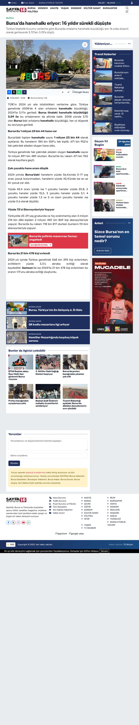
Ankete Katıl (102, 250)
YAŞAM (65, 8)
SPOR (86, 519)
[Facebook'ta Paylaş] (9, 92)
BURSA (32, 8)
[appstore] (61, 533)
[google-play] (76, 533)
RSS (12, 544)
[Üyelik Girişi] (131, 3)
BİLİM (112, 498)
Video (14, 3)
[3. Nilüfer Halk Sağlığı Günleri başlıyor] (48, 362)
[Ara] (127, 8)
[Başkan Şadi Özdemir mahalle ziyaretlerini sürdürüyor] (48, 391)
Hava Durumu (59, 498)
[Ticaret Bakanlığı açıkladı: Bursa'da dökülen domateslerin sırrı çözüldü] (75, 391)
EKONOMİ (76, 8)
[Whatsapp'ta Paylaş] (19, 92)
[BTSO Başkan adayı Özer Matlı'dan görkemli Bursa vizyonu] (20, 362)
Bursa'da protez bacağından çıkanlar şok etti (73, 374)
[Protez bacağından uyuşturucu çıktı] (20, 391)
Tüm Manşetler (60, 507)
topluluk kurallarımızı (36, 472)
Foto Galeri (29, 3)
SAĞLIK (113, 516)
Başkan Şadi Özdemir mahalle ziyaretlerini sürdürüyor (47, 403)
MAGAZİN (114, 513)
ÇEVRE (87, 504)
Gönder (14, 463)
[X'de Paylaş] (14, 92)
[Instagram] (18, 522)
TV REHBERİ (90, 528)
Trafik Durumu (59, 501)
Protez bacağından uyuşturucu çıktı (18, 402)
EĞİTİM (87, 507)
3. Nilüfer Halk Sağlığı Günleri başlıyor (47, 372)
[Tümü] (129, 43)
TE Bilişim (128, 544)
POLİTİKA (33, 11)
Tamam (104, 551)
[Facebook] (8, 522)
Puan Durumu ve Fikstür (64, 504)
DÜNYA (113, 504)
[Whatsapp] (28, 522)
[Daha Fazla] (24, 92)
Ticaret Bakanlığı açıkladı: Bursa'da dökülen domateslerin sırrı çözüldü (74, 404)
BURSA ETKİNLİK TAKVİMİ (51, 3)
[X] (13, 522)
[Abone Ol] (80, 92)
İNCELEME (115, 510)
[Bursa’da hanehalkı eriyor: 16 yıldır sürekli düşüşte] (48, 64)
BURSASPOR (110, 8)
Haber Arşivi (59, 513)
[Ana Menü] (127, 11)
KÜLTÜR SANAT (92, 8)
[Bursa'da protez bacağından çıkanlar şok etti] (75, 362)
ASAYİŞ (54, 8)
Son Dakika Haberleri (63, 510)
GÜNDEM (43, 8)
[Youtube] (23, 522)
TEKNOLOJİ (115, 519)
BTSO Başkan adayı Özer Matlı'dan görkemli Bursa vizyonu (18, 375)
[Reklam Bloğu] (112, 295)
